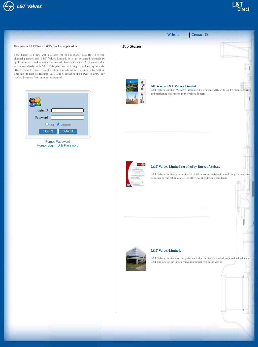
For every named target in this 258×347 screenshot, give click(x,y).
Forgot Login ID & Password (57, 145)
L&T (51, 124)
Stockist (66, 124)
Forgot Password (57, 141)
